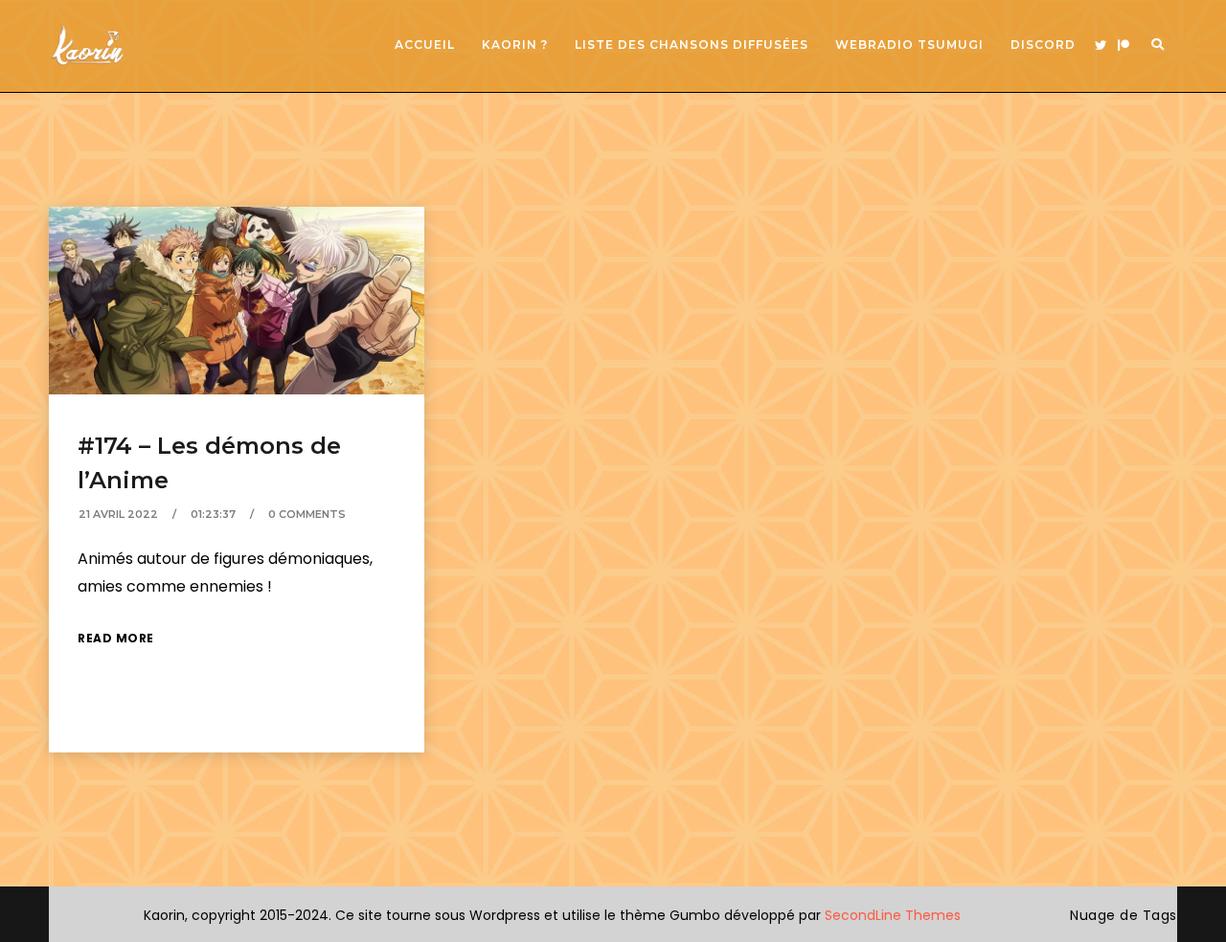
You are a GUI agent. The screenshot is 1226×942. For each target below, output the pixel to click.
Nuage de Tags (1123, 915)
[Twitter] (1100, 46)
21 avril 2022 (118, 514)
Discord (1043, 44)
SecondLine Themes (893, 915)
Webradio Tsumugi (909, 44)
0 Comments (307, 514)
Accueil (425, 44)
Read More (116, 638)
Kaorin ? (515, 44)
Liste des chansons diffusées (691, 44)
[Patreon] (1123, 46)
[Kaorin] (87, 45)
